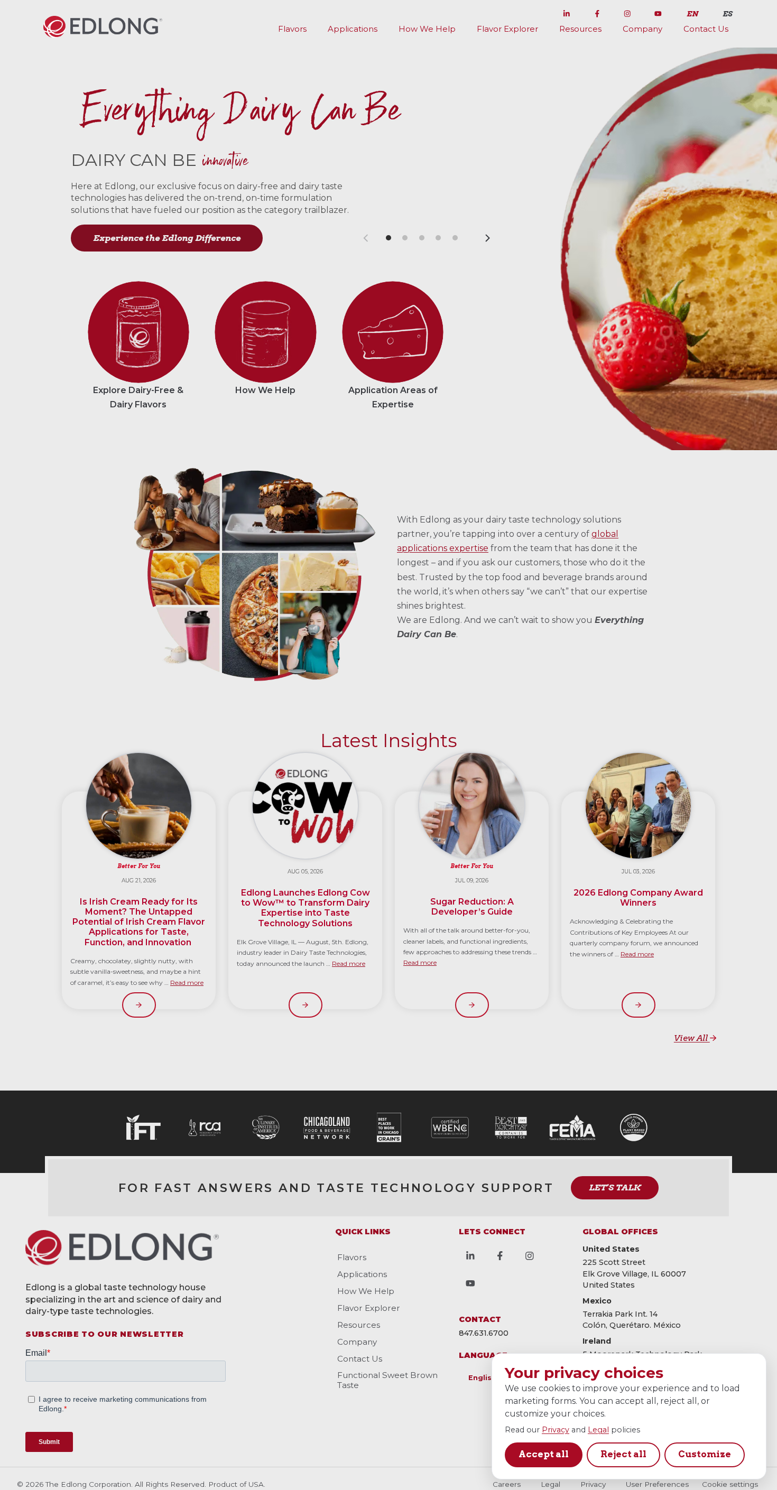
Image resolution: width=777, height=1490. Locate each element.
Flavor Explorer (507, 29)
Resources (580, 29)
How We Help (427, 29)
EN (692, 14)
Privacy (555, 1430)
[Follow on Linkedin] (566, 11)
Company (642, 29)
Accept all (544, 1454)
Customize (704, 1454)
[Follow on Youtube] (658, 11)
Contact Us (705, 29)
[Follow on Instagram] (627, 11)
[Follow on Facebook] (597, 11)
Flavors (292, 29)
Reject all (623, 1454)
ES (727, 14)
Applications (352, 29)
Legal (598, 1430)
